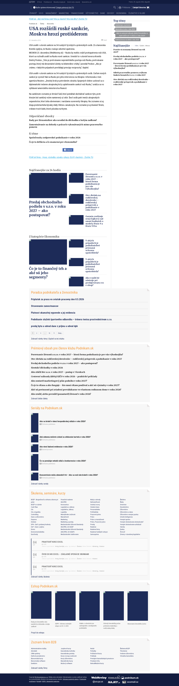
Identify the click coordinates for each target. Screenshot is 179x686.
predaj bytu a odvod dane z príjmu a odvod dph (54, 326)
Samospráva (94, 534)
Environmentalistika (37, 532)
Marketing (64, 13)
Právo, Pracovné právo (97, 522)
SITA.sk (39, 2)
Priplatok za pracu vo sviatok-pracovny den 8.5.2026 (57, 299)
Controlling (34, 514)
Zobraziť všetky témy (39, 339)
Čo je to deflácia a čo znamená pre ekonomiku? (53, 142)
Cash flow (34, 507)
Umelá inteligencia (126, 517)
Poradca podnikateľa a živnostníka (54, 292)
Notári (92, 648)
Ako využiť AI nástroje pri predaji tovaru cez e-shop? (94, 281)
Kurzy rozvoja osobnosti (69, 656)
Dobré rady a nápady (73, 2)
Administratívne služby (38, 648)
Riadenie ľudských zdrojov (99, 532)
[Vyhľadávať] (115, 8)
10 (49, 333)
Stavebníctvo (124, 507)
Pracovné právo (95, 514)
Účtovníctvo (92, 13)
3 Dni (136, 46)
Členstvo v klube (136, 13)
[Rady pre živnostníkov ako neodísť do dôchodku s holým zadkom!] (41, 605)
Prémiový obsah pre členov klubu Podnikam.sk (62, 348)
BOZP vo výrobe (36, 505)
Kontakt (39, 681)
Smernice (123, 505)
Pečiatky (93, 651)
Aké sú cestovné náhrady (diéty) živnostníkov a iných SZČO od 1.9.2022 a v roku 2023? (132, 34)
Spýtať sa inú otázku (56, 339)
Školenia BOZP (125, 648)
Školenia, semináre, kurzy (48, 493)
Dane (102, 13)
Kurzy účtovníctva (66, 658)
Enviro (33, 529)
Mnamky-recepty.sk (59, 2)
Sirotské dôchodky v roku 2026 (47, 367)
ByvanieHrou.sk (86, 2)
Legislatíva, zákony (67, 509)
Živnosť (33, 13)
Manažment (51, 13)
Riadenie (93, 527)
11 (54, 333)
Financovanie (77, 13)
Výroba (122, 527)
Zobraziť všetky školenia (40, 577)
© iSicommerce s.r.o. (41, 677)
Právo (92, 517)
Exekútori (34, 663)
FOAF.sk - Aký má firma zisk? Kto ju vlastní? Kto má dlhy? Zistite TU (58, 19)
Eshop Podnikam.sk (44, 586)
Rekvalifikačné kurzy (97, 663)
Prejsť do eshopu (37, 633)
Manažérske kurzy (67, 661)
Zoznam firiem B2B (43, 642)
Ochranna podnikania (48, 424)
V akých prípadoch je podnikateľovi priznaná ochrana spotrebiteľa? (92, 246)
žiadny (122, 529)
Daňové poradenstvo (38, 656)
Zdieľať (69, 150)
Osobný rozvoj (95, 505)
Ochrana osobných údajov (71, 679)
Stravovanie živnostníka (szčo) (136, 624)
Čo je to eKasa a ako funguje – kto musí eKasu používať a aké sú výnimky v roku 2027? (75, 385)
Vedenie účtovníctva (127, 653)
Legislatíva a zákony (67, 507)
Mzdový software (66, 663)
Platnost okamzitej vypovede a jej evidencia (53, 312)
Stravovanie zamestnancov (44, 306)
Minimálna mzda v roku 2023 (125, 29)
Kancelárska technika (68, 651)
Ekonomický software (38, 661)
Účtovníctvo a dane (126, 512)
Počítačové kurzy (96, 653)
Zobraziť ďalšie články (39, 398)
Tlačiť (105, 40)
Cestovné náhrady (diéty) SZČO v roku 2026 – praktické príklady (64, 376)
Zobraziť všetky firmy (39, 668)
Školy (122, 502)
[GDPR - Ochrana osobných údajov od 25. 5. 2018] (65, 606)
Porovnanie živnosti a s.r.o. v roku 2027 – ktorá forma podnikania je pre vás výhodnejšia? (131, 65)
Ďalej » (60, 333)
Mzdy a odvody (95, 500)
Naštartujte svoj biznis (123, 25)
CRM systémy (35, 653)
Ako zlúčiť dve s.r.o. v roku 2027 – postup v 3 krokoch (58, 372)
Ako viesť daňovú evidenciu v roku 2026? (56, 447)
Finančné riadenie (67, 500)
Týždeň (142, 46)
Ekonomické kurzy (37, 658)
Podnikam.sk (48, 2)
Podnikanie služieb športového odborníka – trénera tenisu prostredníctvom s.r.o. (71, 319)
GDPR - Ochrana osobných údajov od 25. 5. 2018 (63, 625)
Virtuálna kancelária (126, 656)
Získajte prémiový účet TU (65, 8)
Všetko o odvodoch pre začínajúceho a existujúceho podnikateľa (88, 626)
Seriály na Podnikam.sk (46, 408)
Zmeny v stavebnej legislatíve (130, 534)
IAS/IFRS (63, 502)
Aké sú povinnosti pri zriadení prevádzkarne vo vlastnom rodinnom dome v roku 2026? (76, 389)
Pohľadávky (94, 512)
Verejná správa (125, 519)
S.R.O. (41, 13)
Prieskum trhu (95, 661)
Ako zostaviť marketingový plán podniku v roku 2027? (59, 381)
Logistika (64, 512)
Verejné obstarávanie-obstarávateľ (131, 522)
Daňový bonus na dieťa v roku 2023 (127, 40)
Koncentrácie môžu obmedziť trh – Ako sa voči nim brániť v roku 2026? (69, 475)
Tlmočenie (123, 651)
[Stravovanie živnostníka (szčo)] (137, 606)
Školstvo (123, 500)
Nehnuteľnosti (95, 502)
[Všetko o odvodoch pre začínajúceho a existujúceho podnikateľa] (89, 605)
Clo (32, 509)
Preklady (93, 656)
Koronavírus (65, 505)
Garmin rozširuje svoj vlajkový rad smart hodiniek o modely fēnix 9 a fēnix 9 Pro (94, 221)
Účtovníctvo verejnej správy (129, 514)
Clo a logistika (35, 512)
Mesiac (148, 46)
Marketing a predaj (67, 522)
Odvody (110, 13)
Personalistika (95, 509)
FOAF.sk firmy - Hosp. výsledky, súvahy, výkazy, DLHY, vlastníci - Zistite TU (61, 157)
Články (42, 24)
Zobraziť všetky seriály (39, 484)
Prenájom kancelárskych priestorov (102, 658)
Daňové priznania (47, 449)
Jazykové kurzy (66, 648)
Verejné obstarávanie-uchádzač (130, 524)
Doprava (34, 519)
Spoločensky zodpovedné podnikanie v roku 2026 (54, 137)
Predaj (92, 524)
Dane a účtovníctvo (37, 517)
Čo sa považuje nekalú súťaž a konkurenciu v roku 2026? (63, 461)
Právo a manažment (97, 519)
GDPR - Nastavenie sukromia (50, 681)
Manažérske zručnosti (68, 514)
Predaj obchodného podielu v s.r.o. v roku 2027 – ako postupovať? (47, 208)
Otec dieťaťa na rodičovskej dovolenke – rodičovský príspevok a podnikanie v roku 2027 (131, 81)
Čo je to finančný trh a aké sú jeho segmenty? (48, 272)
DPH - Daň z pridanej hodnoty (41, 524)
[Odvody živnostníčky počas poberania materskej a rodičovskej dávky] (113, 605)
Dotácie (33, 522)
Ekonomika (121, 13)
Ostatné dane (94, 507)
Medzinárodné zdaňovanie (70, 534)
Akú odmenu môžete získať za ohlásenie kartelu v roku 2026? (65, 437)
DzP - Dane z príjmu (37, 527)
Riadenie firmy (95, 529)
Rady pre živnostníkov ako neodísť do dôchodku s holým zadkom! (63, 120)
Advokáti (34, 651)
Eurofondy (34, 534)
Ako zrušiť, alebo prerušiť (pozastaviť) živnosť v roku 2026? (61, 394)
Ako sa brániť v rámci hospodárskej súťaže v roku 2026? (63, 421)
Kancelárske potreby (67, 653)
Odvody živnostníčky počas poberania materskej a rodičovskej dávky (111, 626)
